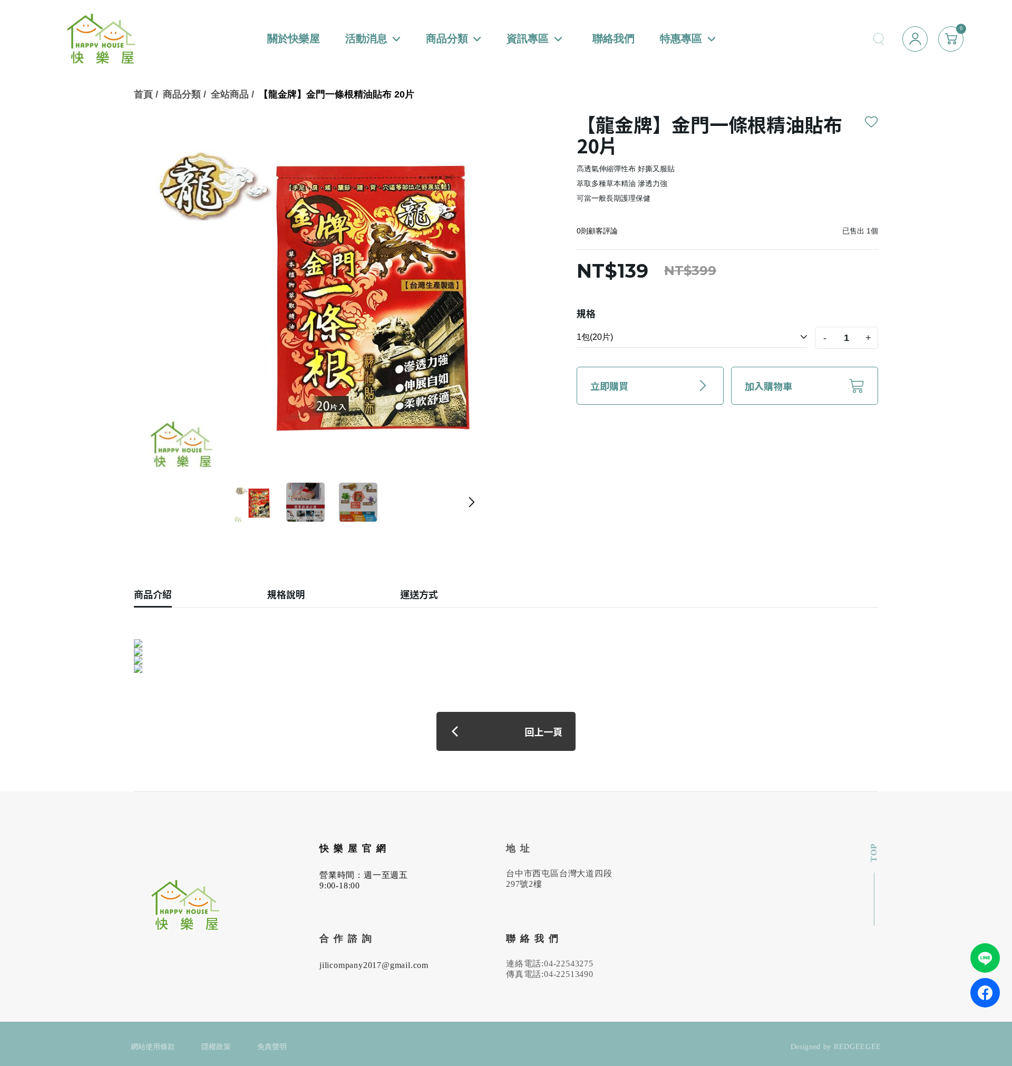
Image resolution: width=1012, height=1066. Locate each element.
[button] (471, 502)
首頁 (143, 94)
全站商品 (230, 94)
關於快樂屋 (293, 38)
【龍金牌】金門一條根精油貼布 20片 (336, 94)
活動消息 (366, 38)
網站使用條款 (153, 1047)
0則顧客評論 (597, 231)
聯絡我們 (613, 38)
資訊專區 (528, 38)
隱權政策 (216, 1047)
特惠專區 (681, 38)
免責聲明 (272, 1047)
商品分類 (447, 38)
